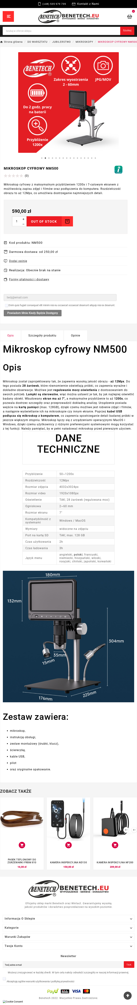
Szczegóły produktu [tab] (42, 335)
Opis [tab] (10, 335)
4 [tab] (52, 158)
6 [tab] (59, 158)
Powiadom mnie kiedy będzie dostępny (32, 313)
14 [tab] (88, 158)
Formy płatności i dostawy (29, 279)
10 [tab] (74, 158)
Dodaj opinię (18, 261)
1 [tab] (42, 158)
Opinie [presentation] (75, 335)
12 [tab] (81, 158)
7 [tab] (63, 158)
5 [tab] (56, 158)
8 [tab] (66, 158)
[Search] (123, 28)
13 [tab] (84, 158)
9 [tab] (70, 158)
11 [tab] (77, 158)
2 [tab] (45, 158)
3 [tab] (49, 158)
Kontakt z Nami (88, 4)
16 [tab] (95, 158)
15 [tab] (91, 158)
